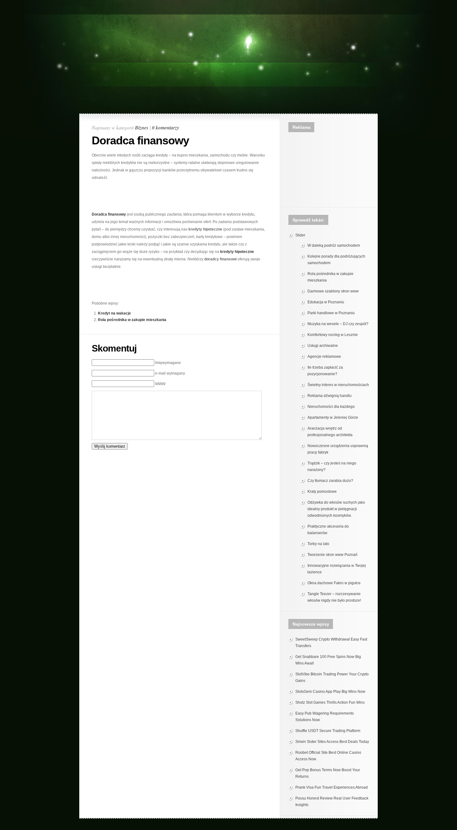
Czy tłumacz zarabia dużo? (330, 480)
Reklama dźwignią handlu (329, 396)
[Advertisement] (228, 18)
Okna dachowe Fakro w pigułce (334, 583)
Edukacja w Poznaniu (325, 302)
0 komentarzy (165, 127)
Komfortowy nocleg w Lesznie (332, 335)
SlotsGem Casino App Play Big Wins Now (330, 691)
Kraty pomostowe (322, 491)
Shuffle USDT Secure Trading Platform (327, 731)
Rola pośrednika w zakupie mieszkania (132, 320)
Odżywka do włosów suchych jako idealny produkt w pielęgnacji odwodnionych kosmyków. (336, 509)
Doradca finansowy (109, 214)
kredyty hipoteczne (237, 251)
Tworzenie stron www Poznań (332, 555)
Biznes (141, 127)
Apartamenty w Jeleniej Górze (332, 417)
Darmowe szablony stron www (333, 291)
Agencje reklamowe (324, 356)
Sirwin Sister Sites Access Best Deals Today (332, 741)
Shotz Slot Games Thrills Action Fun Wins (330, 702)
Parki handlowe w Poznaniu (331, 313)
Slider (300, 235)
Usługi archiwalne (322, 345)
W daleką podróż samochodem (333, 245)
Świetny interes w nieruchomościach (338, 385)
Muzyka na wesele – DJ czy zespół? (337, 324)
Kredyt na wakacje (114, 313)
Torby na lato (318, 544)
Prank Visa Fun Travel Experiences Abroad (331, 787)
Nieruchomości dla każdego (331, 406)
